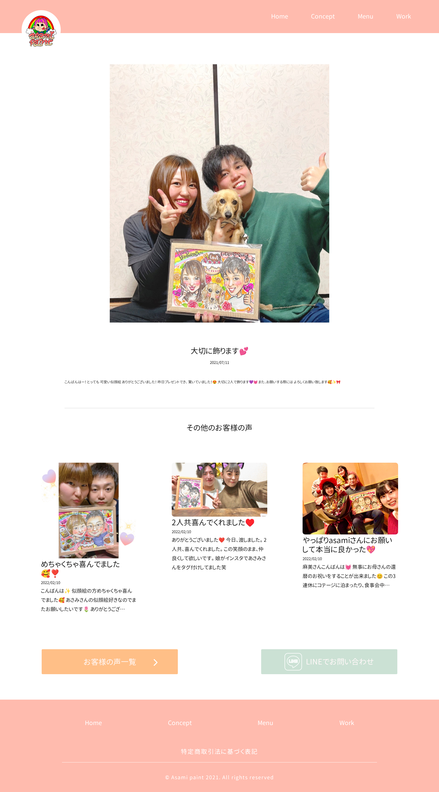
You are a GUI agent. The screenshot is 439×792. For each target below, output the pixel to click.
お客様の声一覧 (110, 662)
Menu (365, 16)
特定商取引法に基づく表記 (219, 751)
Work (403, 16)
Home (279, 16)
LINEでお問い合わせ (340, 661)
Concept (323, 16)
